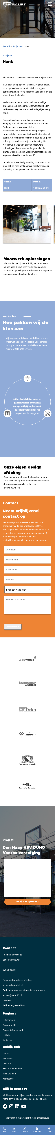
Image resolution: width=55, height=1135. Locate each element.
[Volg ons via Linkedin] (17, 1106)
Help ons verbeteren (12, 1068)
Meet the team (9, 1073)
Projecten (7, 1040)
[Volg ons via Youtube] (23, 1106)
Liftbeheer (8, 1035)
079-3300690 (9, 969)
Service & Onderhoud (13, 1030)
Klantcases (8, 1078)
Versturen (13, 626)
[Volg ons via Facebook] (5, 1106)
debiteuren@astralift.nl (14, 1005)
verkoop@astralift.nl (13, 985)
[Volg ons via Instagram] (11, 1106)
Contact (6, 1053)
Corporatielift (9, 1025)
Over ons (7, 1063)
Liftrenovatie (9, 1019)
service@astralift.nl (12, 995)
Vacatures (8, 1058)
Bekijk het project (27, 901)
